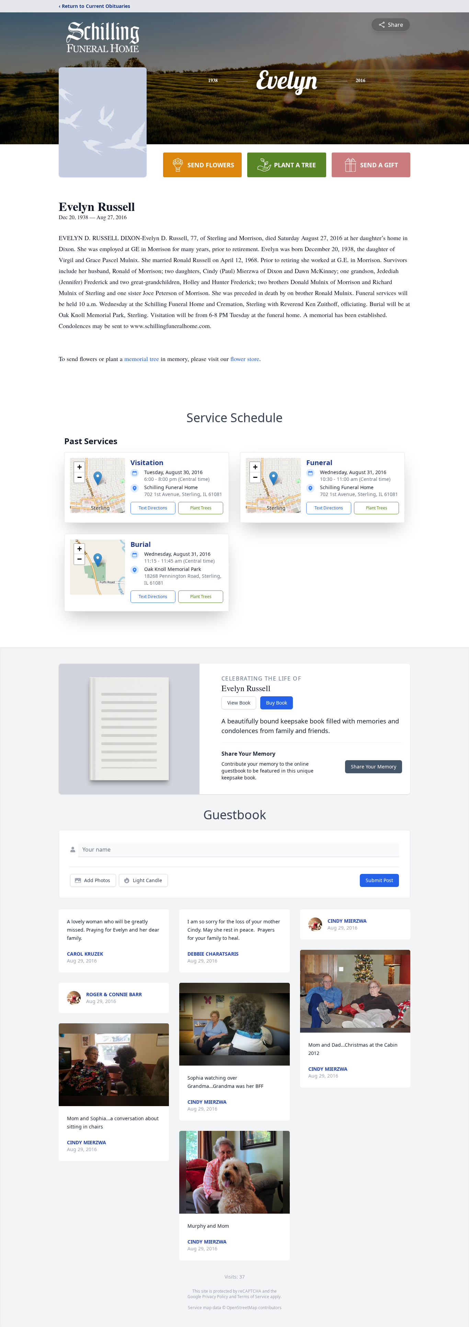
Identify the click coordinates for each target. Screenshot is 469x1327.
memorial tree (141, 359)
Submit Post (379, 880)
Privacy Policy (215, 1297)
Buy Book (276, 702)
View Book (238, 702)
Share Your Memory (373, 766)
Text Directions (153, 508)
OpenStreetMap (242, 1308)
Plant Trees (200, 508)
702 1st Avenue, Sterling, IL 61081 (183, 494)
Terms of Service (253, 1297)
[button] (97, 478)
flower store (244, 359)
